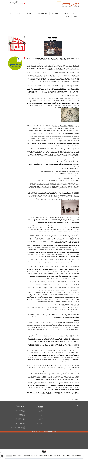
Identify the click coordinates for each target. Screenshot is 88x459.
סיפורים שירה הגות (42, 13)
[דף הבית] (71, 5)
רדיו (42, 417)
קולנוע (41, 415)
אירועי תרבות (30, 13)
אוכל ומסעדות (40, 420)
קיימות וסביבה (40, 423)
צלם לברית (41, 413)
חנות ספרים (65, 13)
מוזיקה (18, 13)
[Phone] (1, 453)
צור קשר (67, 16)
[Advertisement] (44, 26)
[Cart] (11, 13)
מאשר (9, 456)
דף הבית (75, 13)
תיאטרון (41, 410)
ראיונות (41, 414)
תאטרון (75, 16)
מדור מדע (41, 426)
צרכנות (41, 422)
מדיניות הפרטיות (63, 457)
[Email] (1, 456)
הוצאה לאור (55, 13)
